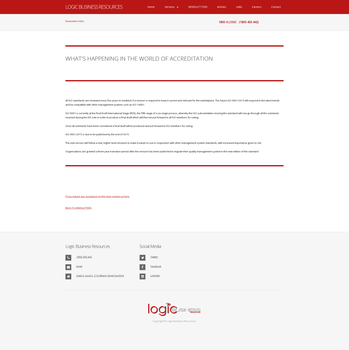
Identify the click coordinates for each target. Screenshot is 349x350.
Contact (276, 7)
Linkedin (155, 275)
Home (151, 7)
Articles (221, 7)
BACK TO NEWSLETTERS (78, 207)
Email (79, 266)
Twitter (154, 256)
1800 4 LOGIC (228, 22)
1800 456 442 (84, 256)
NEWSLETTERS (197, 7)
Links (239, 7)
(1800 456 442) (249, 22)
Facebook (156, 266)
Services (169, 7)
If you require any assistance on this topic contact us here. (97, 196)
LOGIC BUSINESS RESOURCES (93, 7)
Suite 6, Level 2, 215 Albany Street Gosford (100, 275)
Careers (256, 7)
